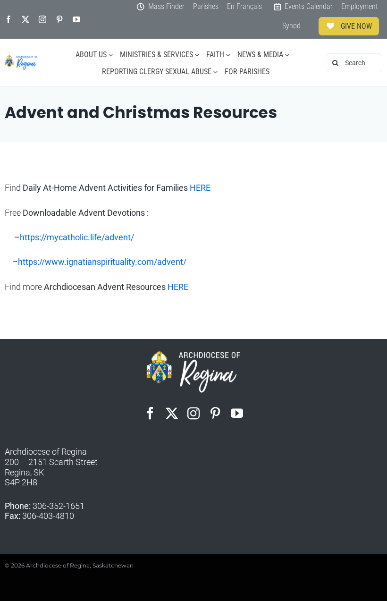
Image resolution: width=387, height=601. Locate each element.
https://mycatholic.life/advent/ (77, 237)
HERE (200, 188)
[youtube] (76, 19)
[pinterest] (59, 19)
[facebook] (8, 19)
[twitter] (25, 19)
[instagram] (42, 19)
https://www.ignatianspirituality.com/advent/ (102, 262)
